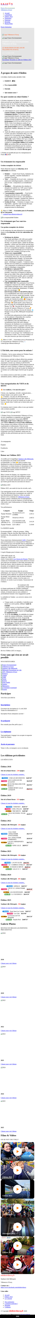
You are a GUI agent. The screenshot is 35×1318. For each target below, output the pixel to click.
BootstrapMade (25, 1314)
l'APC (24, 540)
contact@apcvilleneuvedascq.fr (12, 214)
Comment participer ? (11, 1303)
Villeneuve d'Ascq (23, 497)
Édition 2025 (9, 16)
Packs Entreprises (6, 27)
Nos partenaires (9, 1302)
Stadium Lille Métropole (25, 459)
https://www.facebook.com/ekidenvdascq (13, 1287)
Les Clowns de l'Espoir (20, 559)
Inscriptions (5, 60)
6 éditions (8, 1307)
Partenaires (8, 18)
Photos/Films (9, 23)
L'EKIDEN (8, 15)
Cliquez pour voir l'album (8, 963)
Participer (7, 20)
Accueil (7, 13)
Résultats (7, 22)
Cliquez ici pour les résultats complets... (13, 774)
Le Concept (8, 1298)
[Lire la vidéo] (17, 1151)
